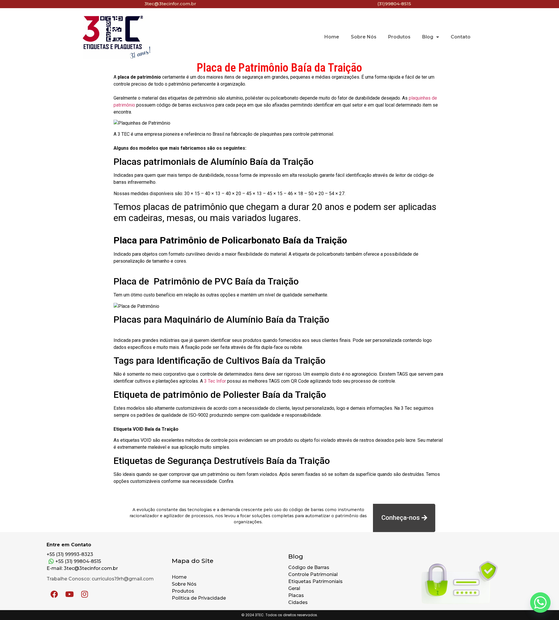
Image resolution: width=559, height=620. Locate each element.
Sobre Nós (363, 37)
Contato (460, 37)
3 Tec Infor (215, 381)
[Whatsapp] (540, 602)
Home (331, 37)
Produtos (399, 37)
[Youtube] (69, 594)
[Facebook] (54, 594)
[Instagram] (84, 594)
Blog (427, 37)
